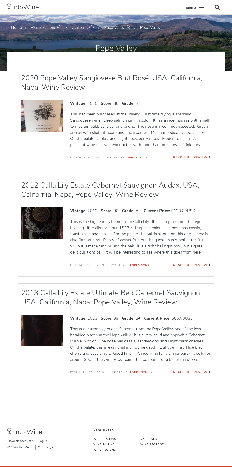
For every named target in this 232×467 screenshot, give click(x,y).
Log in (42, 441)
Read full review (190, 157)
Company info (48, 447)
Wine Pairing (104, 444)
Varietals (148, 439)
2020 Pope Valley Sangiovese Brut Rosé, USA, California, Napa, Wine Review (111, 82)
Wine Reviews (104, 439)
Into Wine (28, 432)
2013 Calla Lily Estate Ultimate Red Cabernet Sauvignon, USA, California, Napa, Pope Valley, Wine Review (111, 297)
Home (16, 27)
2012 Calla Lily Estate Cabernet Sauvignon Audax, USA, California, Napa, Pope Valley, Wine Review (110, 189)
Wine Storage (152, 444)
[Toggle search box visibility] (217, 7)
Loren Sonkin (136, 157)
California (80, 27)
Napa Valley (114, 27)
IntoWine (25, 7)
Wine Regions (43, 27)
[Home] (9, 6)
